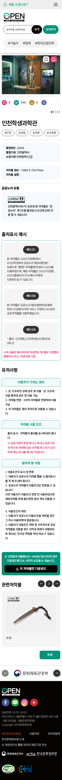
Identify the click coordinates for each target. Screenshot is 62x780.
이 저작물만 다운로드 (33, 568)
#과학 (36, 132)
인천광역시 (23, 156)
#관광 (22, 132)
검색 (36, 29)
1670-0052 (19, 712)
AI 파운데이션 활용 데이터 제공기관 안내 (24, 744)
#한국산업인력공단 (47, 43)
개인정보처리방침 (11, 733)
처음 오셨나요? (18, 4)
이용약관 (34, 733)
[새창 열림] (31, 673)
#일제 (27, 43)
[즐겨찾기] (46, 59)
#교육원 (51, 132)
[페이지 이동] (14, 18)
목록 (50, 655)
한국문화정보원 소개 (13, 739)
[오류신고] (54, 59)
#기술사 (13, 43)
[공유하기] (43, 102)
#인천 (7, 132)
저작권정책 (54, 733)
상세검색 (51, 29)
